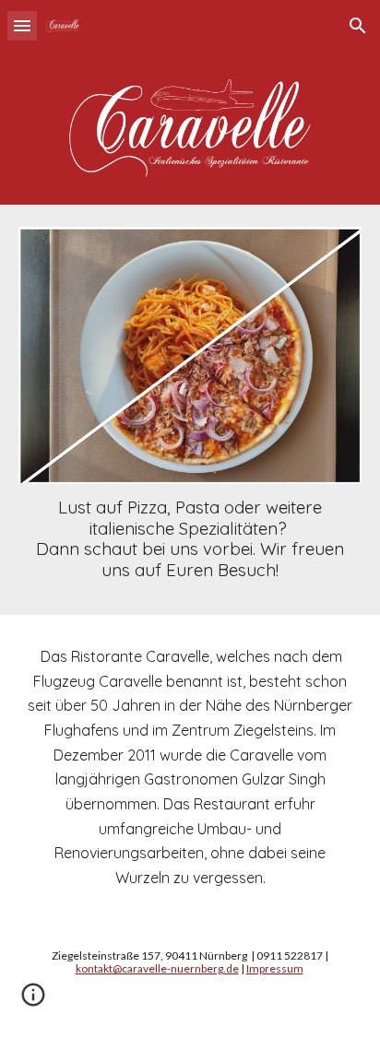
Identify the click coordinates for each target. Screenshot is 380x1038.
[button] (22, 25)
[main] (190, 538)
